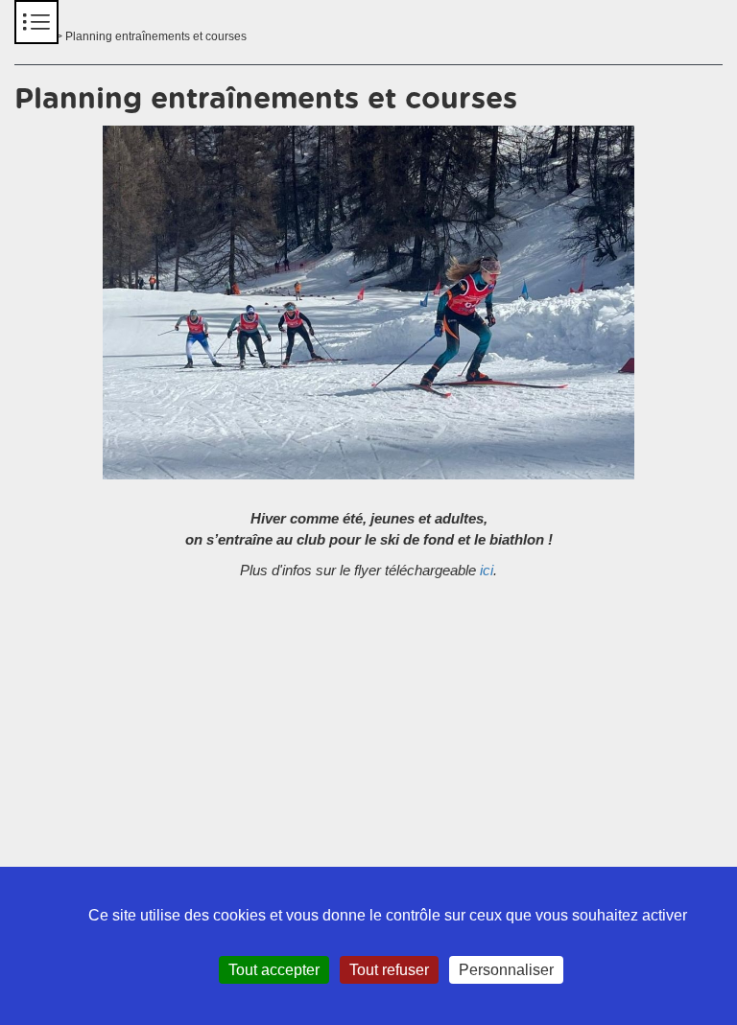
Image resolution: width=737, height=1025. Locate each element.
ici (486, 570)
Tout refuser (389, 970)
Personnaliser (506, 970)
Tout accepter (274, 970)
